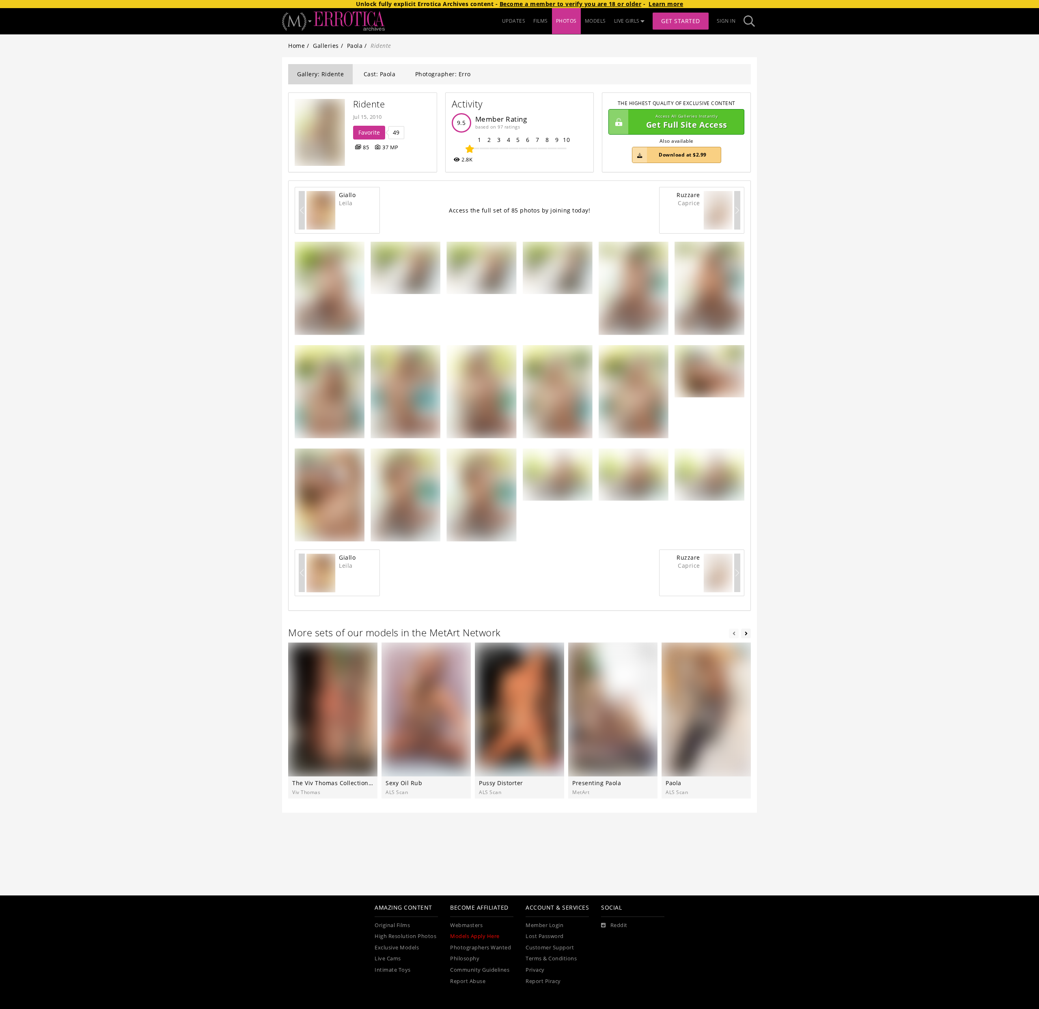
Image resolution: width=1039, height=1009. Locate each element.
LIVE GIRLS (627, 20)
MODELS (595, 20)
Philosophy (464, 958)
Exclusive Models (397, 947)
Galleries (326, 45)
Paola (355, 45)
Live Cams (388, 958)
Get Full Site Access (686, 122)
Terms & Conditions (551, 958)
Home (296, 45)
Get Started (680, 21)
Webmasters (466, 925)
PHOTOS (566, 20)
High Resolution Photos (405, 936)
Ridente (369, 104)
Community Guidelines (479, 969)
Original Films (392, 925)
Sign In (726, 20)
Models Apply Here (475, 936)
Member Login (544, 925)
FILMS (540, 20)
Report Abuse (467, 981)
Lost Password (545, 936)
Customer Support (550, 947)
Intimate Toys (393, 969)
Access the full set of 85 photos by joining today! (519, 210)
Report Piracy (543, 981)
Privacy (535, 969)
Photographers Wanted (480, 947)
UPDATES (514, 20)
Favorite (369, 132)
